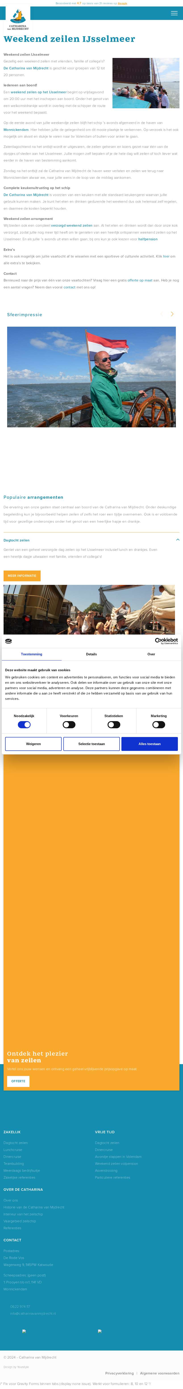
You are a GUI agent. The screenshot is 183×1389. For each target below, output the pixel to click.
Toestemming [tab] (31, 654)
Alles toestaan (150, 744)
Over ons (11, 1200)
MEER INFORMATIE (22, 575)
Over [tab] (151, 654)
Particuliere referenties (112, 1177)
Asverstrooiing (106, 1170)
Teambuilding (14, 1163)
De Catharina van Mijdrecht (26, 68)
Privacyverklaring (119, 1373)
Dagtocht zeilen (16, 1142)
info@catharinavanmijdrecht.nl (33, 1313)
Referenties (12, 1227)
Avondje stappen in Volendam (118, 1156)
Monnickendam (16, 129)
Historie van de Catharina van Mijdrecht (34, 1207)
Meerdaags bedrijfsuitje (22, 1170)
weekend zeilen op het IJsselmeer (39, 92)
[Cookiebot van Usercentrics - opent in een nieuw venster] (158, 641)
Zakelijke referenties (19, 1177)
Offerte (18, 1081)
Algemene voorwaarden (159, 1373)
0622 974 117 (20, 1306)
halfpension (148, 239)
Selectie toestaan (91, 744)
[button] (172, 314)
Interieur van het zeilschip (23, 1214)
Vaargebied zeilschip (20, 1221)
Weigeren (33, 744)
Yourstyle (23, 1367)
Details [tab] (91, 654)
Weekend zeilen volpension (116, 1163)
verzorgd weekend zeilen (71, 225)
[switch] (69, 724)
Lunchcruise (13, 1149)
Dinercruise (12, 1156)
